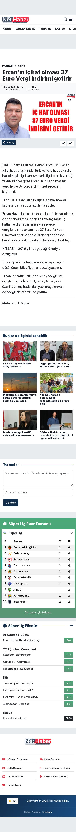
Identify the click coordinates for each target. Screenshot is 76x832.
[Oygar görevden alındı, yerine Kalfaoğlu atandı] (56, 351)
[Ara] (65, 19)
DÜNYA (60, 29)
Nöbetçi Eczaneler (17, 759)
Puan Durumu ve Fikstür (57, 768)
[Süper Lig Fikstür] (71, 625)
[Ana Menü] (70, 19)
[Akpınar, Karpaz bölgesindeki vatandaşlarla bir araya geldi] (56, 382)
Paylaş (10, 142)
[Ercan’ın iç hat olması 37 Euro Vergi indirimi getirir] (38, 116)
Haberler (7, 66)
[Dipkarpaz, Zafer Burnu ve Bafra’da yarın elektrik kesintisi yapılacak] (20, 382)
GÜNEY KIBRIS (25, 29)
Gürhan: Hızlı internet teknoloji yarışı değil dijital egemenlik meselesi (56, 435)
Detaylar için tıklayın (38, 612)
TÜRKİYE (45, 29)
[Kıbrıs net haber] (15, 20)
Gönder (10, 502)
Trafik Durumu (14, 768)
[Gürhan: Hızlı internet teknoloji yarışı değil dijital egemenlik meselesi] (56, 419)
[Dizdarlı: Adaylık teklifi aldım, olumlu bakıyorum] (20, 419)
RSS (14, 801)
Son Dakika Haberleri (55, 776)
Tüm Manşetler (15, 776)
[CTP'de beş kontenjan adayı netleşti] (20, 351)
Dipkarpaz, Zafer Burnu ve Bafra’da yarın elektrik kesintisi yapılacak (19, 398)
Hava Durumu (52, 759)
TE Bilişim (47, 812)
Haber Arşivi (14, 785)
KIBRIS (7, 29)
